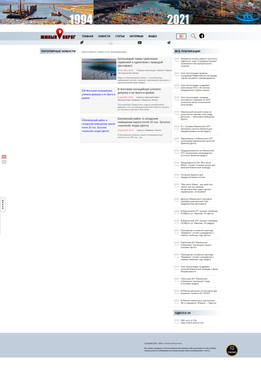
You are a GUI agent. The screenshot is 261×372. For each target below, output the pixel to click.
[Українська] (4, 163)
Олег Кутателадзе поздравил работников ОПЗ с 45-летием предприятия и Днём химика (192, 87)
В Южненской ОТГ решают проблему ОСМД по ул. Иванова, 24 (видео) (196, 221)
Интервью (136, 36)
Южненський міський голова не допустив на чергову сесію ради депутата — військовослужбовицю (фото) (194, 115)
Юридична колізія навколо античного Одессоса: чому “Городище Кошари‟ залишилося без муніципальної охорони (195, 62)
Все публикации (187, 51)
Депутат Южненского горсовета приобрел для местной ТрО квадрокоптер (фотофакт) (193, 201)
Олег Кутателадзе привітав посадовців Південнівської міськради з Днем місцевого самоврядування (195, 75)
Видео (152, 36)
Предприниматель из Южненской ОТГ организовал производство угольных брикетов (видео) (194, 153)
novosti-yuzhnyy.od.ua (173, 343)
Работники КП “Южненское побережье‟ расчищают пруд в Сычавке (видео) (192, 281)
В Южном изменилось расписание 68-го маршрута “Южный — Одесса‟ (195, 301)
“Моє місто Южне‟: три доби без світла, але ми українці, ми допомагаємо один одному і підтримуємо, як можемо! (193, 188)
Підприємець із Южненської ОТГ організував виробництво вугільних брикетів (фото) (194, 141)
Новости (104, 36)
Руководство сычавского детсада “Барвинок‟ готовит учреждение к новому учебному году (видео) (194, 257)
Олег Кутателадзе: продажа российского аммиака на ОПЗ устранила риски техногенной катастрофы (192, 101)
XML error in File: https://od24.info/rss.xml (189, 321)
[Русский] (4, 158)
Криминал (136, 100)
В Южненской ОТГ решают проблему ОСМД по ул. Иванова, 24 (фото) (196, 212)
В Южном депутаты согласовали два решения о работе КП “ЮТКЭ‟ (195, 292)
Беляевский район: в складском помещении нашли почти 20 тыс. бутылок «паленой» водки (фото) (144, 122)
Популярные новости (58, 51)
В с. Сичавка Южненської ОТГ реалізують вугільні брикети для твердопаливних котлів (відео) (193, 128)
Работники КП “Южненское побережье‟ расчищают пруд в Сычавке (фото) (192, 245)
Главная (87, 36)
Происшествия (124, 100)
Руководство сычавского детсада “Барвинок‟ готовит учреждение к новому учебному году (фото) (194, 232)
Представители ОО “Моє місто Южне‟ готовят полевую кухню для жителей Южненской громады (194, 165)
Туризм (169, 70)
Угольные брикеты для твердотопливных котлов (189, 176)
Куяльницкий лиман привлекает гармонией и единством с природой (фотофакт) (140, 62)
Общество (146, 100)
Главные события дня (146, 70)
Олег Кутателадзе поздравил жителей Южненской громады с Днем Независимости (196, 269)
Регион (136, 73)
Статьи (120, 36)
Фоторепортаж (125, 73)
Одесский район (152, 97)
